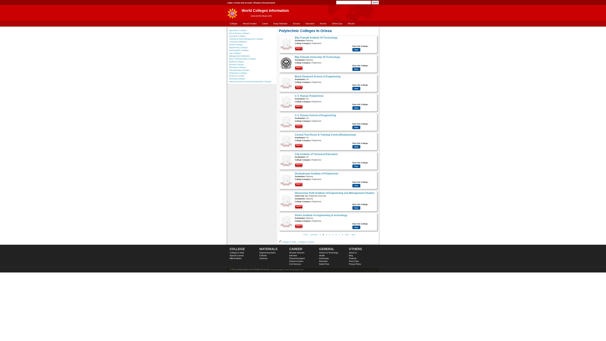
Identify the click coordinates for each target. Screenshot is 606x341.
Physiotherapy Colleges (239, 70)
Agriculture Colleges (238, 30)
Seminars (263, 258)
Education (309, 23)
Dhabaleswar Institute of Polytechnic (317, 173)
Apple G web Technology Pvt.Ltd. (291, 269)
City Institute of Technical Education (316, 154)
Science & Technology (328, 253)
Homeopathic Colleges (239, 50)
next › (347, 235)
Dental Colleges (236, 45)
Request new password (264, 3)
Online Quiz (337, 23)
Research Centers (237, 76)
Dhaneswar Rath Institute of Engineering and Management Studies (334, 193)
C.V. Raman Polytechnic (309, 96)
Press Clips (354, 261)
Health (322, 255)
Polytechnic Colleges (238, 73)
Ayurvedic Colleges (237, 36)
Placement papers (297, 258)
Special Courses (237, 255)
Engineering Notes (267, 253)
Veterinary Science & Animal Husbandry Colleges (250, 82)
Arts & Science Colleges (239, 33)
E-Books (263, 255)
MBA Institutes (236, 258)
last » (354, 235)
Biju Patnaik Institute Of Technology (316, 37)
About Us (353, 253)
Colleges (232, 23)
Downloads (324, 258)
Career (264, 23)
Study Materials (279, 23)
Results (351, 23)
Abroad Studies (248, 23)
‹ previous (314, 235)
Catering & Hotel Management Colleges (246, 39)
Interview (293, 255)
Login (229, 3)
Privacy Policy (355, 264)
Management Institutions (239, 56)
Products (352, 258)
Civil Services (295, 264)
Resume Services (296, 253)
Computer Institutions (238, 42)
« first (305, 235)
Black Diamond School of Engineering (318, 76)
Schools (295, 23)
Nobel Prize (324, 264)
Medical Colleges (236, 62)
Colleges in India (289, 242)
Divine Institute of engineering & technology (321, 215)
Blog (351, 255)
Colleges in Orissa (306, 242)
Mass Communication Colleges (242, 59)
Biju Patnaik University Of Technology (317, 57)
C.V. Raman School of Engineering (315, 115)
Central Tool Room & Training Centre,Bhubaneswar (325, 134)
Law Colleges (235, 53)
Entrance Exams (296, 261)
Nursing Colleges (236, 64)
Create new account (243, 3)
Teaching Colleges (237, 79)
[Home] (232, 12)
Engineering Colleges (238, 47)
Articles (323, 23)
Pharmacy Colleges (237, 67)
